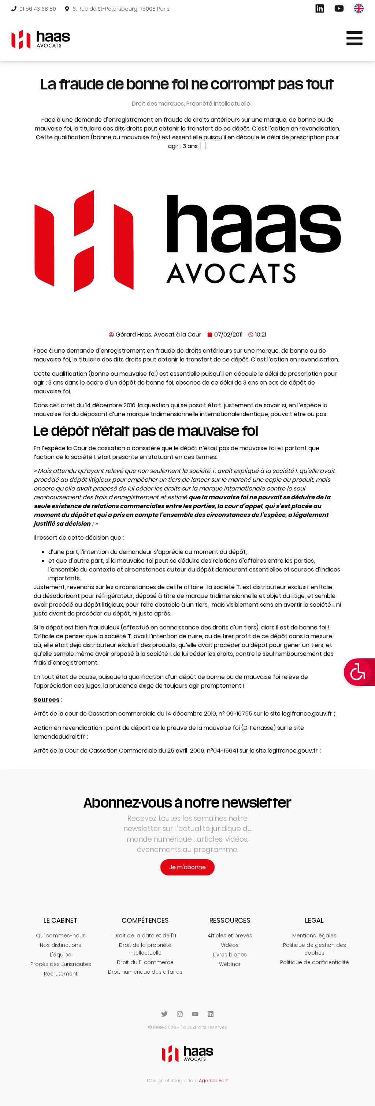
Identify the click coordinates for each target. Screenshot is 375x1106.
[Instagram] (180, 1014)
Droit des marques (158, 103)
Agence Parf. (213, 1080)
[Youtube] (195, 1014)
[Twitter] (164, 1014)
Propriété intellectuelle (218, 103)
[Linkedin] (210, 1014)
